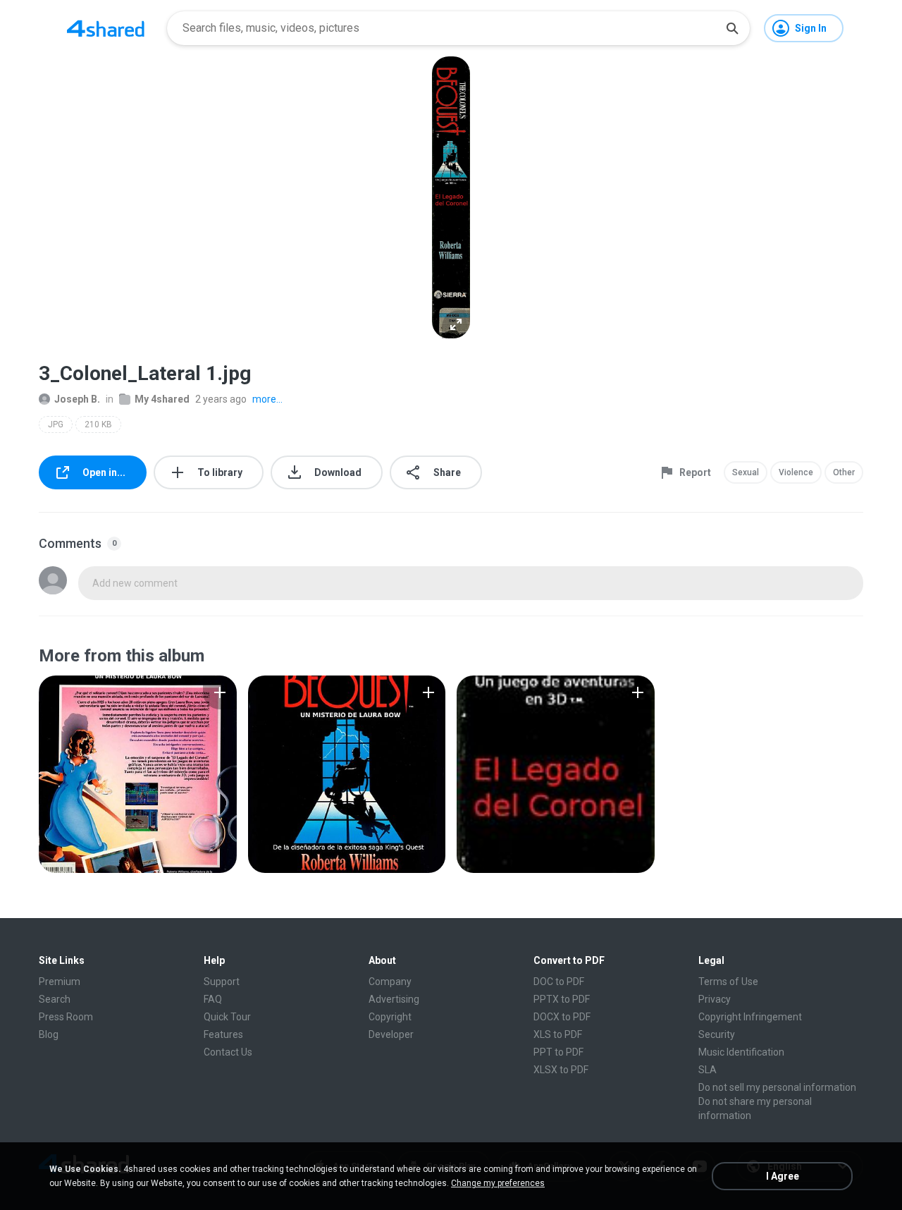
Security (716, 1034)
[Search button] (732, 28)
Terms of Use (728, 981)
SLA (707, 1069)
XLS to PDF (557, 1034)
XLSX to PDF (560, 1069)
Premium (59, 981)
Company (390, 981)
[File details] (138, 774)
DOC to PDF (558, 981)
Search (54, 999)
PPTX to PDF (561, 999)
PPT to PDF (558, 1052)
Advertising (394, 999)
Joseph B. (77, 399)
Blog (48, 1034)
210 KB (98, 424)
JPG (55, 424)
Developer (391, 1034)
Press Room (66, 1016)
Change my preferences (498, 1183)
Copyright (390, 1016)
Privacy (714, 999)
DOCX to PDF (562, 1016)
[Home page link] (105, 28)
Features (223, 1034)
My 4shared (162, 399)
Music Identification (741, 1052)
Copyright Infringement (750, 1016)
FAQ (213, 999)
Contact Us (228, 1052)
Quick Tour (227, 1016)
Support (222, 981)
